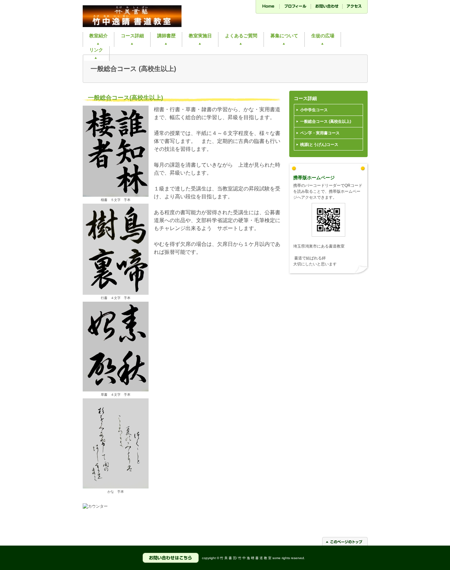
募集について (284, 35)
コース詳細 (132, 35)
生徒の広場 (322, 35)
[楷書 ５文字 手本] (116, 195)
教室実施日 (200, 35)
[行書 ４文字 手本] (116, 293)
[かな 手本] (116, 487)
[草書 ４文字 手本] (116, 390)
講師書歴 (166, 35)
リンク (96, 49)
